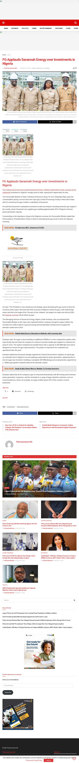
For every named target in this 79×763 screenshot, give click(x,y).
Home (4, 55)
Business (14, 28)
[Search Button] (75, 23)
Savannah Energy (22, 407)
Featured (59, 28)
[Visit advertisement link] (39, 10)
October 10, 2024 (25, 68)
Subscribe (8, 692)
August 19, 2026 (20, 560)
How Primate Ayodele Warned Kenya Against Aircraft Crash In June (24, 617)
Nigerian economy (12, 315)
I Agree (48, 760)
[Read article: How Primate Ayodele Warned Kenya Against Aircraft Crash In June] (20, 509)
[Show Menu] (3, 23)
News (6, 28)
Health (4, 585)
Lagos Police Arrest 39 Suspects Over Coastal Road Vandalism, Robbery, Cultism (37, 491)
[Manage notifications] (74, 758)
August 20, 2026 (22, 494)
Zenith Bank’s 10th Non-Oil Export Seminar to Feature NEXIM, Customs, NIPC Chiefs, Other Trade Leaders (37, 627)
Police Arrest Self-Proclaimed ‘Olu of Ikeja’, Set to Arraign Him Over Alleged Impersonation (33, 624)
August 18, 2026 (59, 560)
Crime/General (46, 520)
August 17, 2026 (20, 592)
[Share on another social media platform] (75, 122)
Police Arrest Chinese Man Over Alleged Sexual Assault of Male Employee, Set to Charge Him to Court (36, 620)
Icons (68, 28)
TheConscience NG (10, 68)
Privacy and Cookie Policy (34, 760)
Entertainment (46, 28)
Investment (11, 407)
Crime (34, 28)
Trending (46, 68)
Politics (25, 28)
